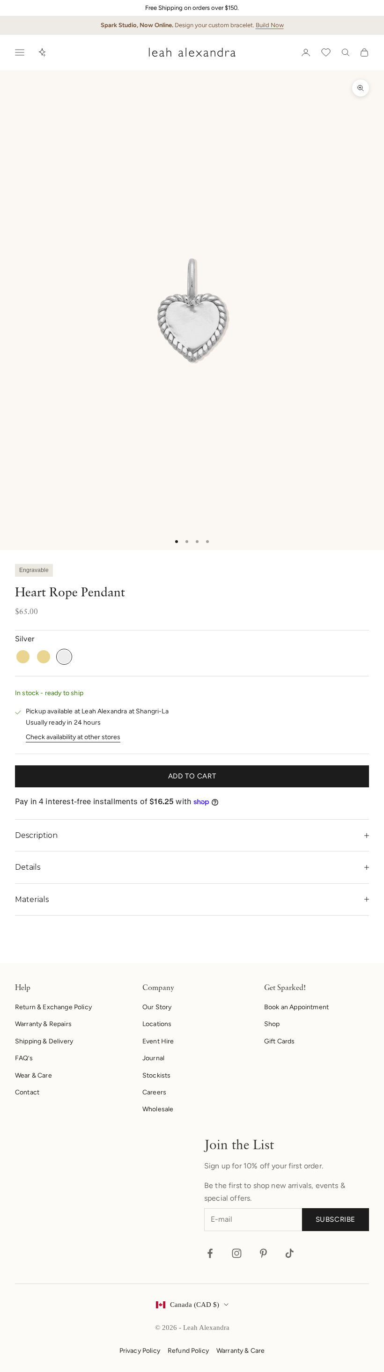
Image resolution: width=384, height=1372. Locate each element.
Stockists (156, 1075)
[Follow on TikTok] (289, 1253)
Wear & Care (33, 1075)
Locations (156, 1024)
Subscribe (335, 1219)
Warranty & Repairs (43, 1024)
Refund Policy (188, 1351)
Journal (153, 1058)
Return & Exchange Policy (53, 1007)
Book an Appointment (296, 1007)
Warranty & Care (240, 1351)
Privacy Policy (139, 1351)
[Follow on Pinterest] (263, 1253)
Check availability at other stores (73, 737)
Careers (154, 1092)
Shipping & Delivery (44, 1041)
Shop (272, 1024)
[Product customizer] (42, 52)
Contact (27, 1092)
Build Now (270, 25)
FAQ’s (24, 1058)
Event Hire (158, 1041)
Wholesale (157, 1109)
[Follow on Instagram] (237, 1253)
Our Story (156, 1007)
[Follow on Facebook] (210, 1253)
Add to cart (192, 776)
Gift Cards (279, 1041)
